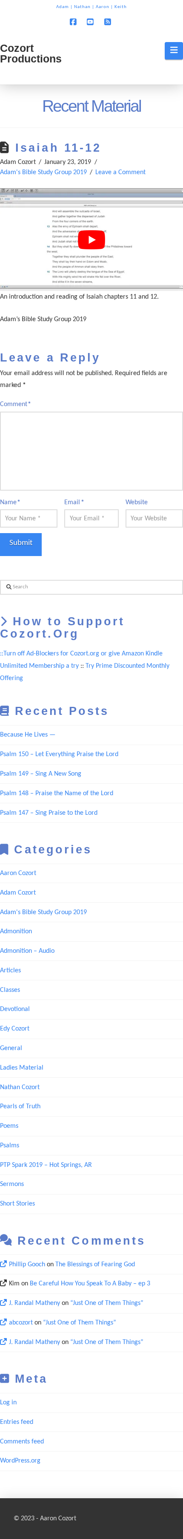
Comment (15, 404)
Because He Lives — (27, 734)
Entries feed (16, 1422)
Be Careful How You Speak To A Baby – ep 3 (90, 1283)
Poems (9, 1126)
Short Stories (17, 1203)
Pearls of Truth (20, 1106)
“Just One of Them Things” (106, 1303)
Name (10, 502)
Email (74, 502)
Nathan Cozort (20, 1087)
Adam (62, 7)
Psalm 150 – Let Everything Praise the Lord (59, 754)
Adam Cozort (18, 893)
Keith (120, 7)
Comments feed (22, 1441)
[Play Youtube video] (91, 239)
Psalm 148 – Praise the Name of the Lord (56, 793)
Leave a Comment (120, 172)
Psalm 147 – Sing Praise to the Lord (48, 813)
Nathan (82, 7)
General (11, 1048)
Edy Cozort (14, 1028)
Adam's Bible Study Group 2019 (43, 172)
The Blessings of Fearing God (95, 1264)
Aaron (102, 7)
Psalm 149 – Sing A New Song (40, 774)
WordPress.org (20, 1460)
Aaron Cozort (18, 873)
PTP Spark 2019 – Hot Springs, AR (46, 1165)
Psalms (9, 1145)
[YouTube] (91, 21)
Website (137, 502)
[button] (174, 50)
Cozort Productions (31, 53)
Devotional (15, 1009)
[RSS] (109, 21)
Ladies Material (21, 1068)
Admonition (16, 931)
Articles (10, 970)
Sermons (12, 1184)
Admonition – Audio (27, 951)
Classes (10, 990)
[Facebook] (74, 21)
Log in (8, 1402)
